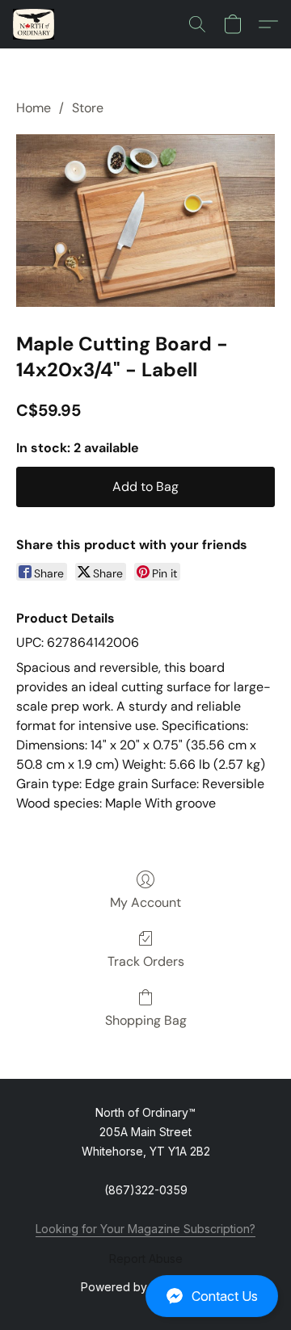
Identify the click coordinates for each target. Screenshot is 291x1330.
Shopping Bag (146, 1020)
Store (87, 107)
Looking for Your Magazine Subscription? (145, 1229)
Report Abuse (146, 1258)
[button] (145, 1296)
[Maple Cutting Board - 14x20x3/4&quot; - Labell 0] (145, 220)
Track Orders (146, 961)
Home (33, 107)
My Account (145, 902)
